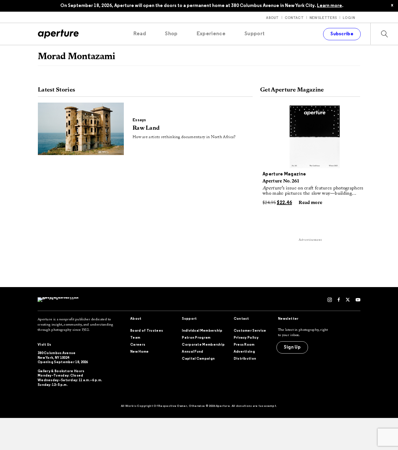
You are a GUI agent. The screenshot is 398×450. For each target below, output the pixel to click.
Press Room (244, 345)
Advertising (244, 352)
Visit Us (44, 345)
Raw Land (146, 128)
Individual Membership (202, 331)
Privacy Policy (246, 338)
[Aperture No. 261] (315, 137)
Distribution (245, 359)
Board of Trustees (146, 331)
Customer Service (250, 331)
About (272, 18)
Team (135, 338)
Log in (349, 18)
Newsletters (323, 18)
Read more (310, 203)
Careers (137, 345)
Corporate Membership (203, 345)
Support (189, 319)
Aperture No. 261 (281, 181)
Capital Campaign (198, 359)
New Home (139, 352)
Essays (139, 120)
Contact (294, 18)
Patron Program (196, 338)
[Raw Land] (81, 129)
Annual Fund (192, 352)
